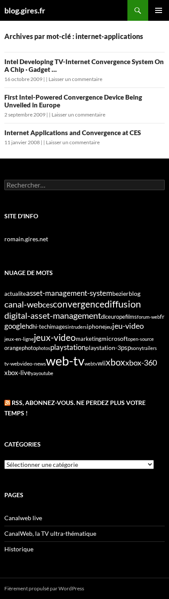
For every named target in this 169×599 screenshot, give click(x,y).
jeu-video (128, 325)
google (15, 325)
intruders (77, 327)
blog (134, 293)
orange (13, 347)
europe (116, 316)
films (131, 316)
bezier (120, 293)
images (59, 327)
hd (29, 326)
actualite (15, 293)
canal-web (23, 304)
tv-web (12, 363)
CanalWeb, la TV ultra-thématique (50, 533)
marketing (88, 338)
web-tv (65, 360)
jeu (108, 327)
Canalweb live (23, 517)
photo (29, 347)
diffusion (122, 304)
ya (33, 373)
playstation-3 (103, 347)
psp (126, 347)
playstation (67, 347)
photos (43, 348)
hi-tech (41, 327)
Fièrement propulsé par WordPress (44, 588)
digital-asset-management (52, 315)
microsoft (114, 338)
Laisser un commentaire (75, 79)
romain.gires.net (26, 239)
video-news (33, 363)
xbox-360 (141, 362)
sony (136, 348)
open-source (141, 339)
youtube (44, 373)
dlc (104, 316)
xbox (115, 361)
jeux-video (55, 337)
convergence (78, 304)
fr (162, 316)
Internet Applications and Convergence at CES (72, 132)
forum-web (148, 317)
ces (47, 304)
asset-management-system (69, 293)
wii (102, 363)
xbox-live (17, 372)
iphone (96, 326)
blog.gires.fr (24, 10)
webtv (91, 363)
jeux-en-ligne (19, 339)
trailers (149, 348)
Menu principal (158, 10)
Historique (18, 549)
